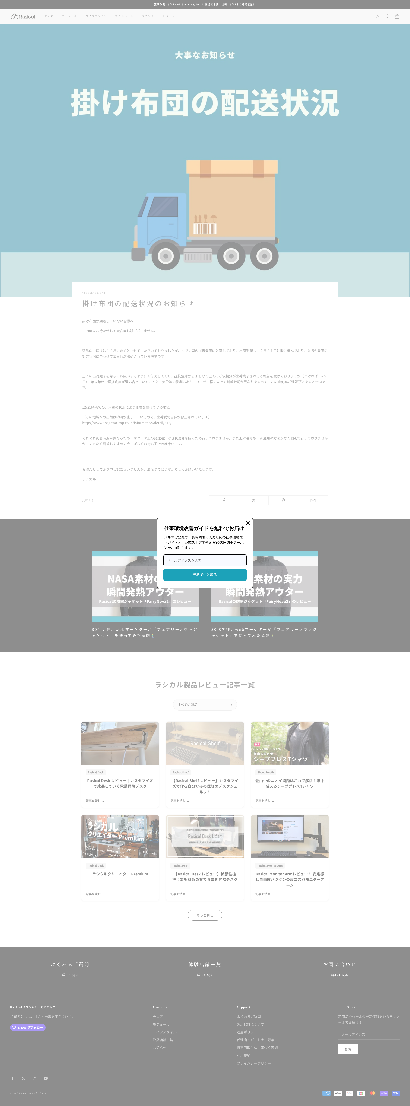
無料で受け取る (205, 574)
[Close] (248, 523)
